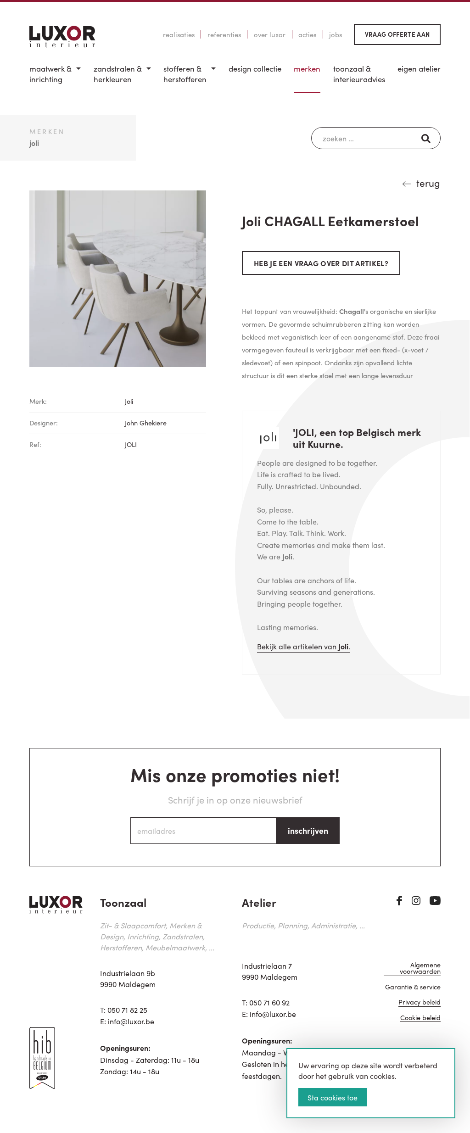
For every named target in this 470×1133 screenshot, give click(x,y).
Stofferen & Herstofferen (185, 74)
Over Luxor (269, 34)
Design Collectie (255, 68)
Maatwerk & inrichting (50, 74)
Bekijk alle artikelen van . (303, 646)
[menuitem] (55, 78)
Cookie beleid (420, 1018)
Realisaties (179, 34)
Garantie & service (413, 987)
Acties (307, 34)
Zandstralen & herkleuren (118, 74)
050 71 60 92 (269, 1002)
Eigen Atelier (419, 68)
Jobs (335, 34)
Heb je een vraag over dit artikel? (321, 263)
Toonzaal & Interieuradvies (359, 74)
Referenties (224, 34)
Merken (307, 68)
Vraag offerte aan (397, 34)
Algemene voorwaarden (420, 968)
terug (428, 183)
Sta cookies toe (333, 1097)
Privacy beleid (419, 1002)
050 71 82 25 (127, 1010)
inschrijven (308, 830)
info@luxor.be (131, 1021)
